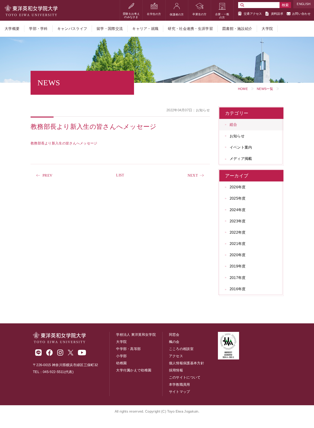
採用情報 (176, 370)
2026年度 (238, 187)
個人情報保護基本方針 (186, 363)
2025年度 (238, 198)
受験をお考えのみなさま (131, 15)
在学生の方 (154, 14)
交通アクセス (253, 13)
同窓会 (174, 334)
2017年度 (238, 278)
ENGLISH (303, 4)
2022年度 (238, 232)
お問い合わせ (301, 13)
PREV (47, 175)
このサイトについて (185, 377)
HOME (243, 89)
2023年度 (238, 221)
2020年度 (238, 255)
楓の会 (174, 342)
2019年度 (238, 266)
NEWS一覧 (265, 89)
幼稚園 (121, 363)
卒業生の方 (199, 14)
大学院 (121, 342)
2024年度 (238, 210)
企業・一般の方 (222, 16)
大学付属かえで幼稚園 (133, 370)
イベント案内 (241, 147)
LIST (120, 175)
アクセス (176, 356)
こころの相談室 (181, 349)
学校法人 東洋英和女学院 (136, 334)
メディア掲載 (241, 159)
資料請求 (277, 13)
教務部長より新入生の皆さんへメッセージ (64, 143)
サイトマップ (179, 392)
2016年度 (238, 289)
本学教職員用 (179, 384)
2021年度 (238, 244)
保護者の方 (177, 14)
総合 (233, 124)
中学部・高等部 (128, 349)
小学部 (121, 356)
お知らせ (237, 136)
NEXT (193, 175)
